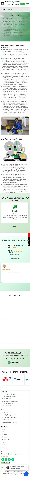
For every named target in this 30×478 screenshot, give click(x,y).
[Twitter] (6, 459)
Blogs (3, 442)
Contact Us (5, 444)
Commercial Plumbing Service (9, 417)
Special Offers (22, 3)
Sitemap (4, 447)
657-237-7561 (7, 405)
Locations (4, 434)
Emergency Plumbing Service (9, 422)
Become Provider (6, 439)
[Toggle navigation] (27, 4)
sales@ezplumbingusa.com (13, 454)
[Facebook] (2, 459)
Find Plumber (5, 412)
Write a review (15, 258)
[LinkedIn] (9, 459)
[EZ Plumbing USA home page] (2, 3)
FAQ (3, 432)
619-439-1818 (7, 398)
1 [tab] (11, 226)
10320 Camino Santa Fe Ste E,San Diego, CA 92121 (12, 395)
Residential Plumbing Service (9, 420)
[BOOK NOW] (29, 246)
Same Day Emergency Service (10, 415)
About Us (11, 9)
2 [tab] (14, 226)
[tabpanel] (14, 212)
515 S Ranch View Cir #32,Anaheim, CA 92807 (11, 402)
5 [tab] (19, 226)
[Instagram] (12, 459)
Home (3, 9)
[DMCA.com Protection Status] (6, 462)
